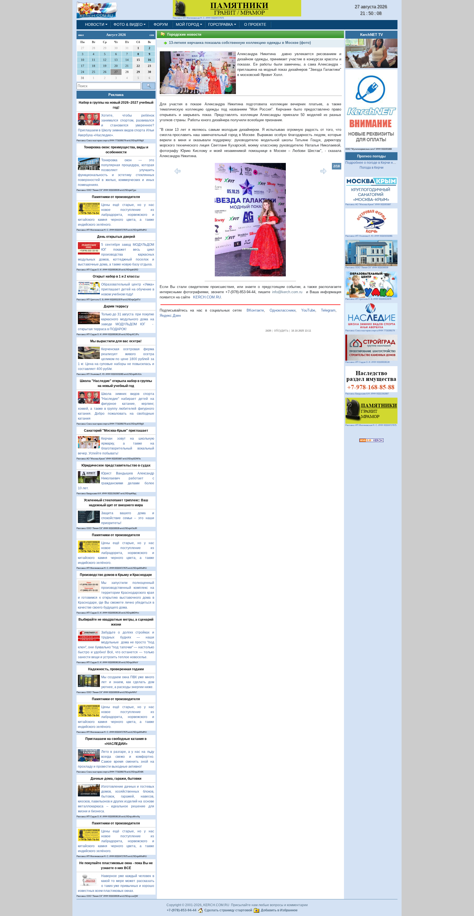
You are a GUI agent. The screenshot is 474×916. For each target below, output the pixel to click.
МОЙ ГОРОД (187, 24)
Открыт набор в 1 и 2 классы (116, 276)
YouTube (308, 310)
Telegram (328, 310)
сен (151, 34)
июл (81, 34)
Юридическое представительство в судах (116, 465)
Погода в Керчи (371, 167)
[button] (173, 219)
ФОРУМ (161, 24)
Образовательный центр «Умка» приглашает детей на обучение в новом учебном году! (127, 289)
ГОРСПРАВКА (220, 24)
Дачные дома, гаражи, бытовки (116, 779)
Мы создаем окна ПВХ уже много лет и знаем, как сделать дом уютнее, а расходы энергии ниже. (127, 682)
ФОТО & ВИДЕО (128, 24)
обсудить (281, 330)
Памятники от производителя (116, 197)
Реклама (115, 95)
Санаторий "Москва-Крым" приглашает (116, 430)
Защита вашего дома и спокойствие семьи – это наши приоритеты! (127, 518)
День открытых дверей (116, 237)
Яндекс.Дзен (170, 315)
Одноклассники (282, 310)
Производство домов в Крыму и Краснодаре (116, 575)
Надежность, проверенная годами (116, 669)
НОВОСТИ (94, 24)
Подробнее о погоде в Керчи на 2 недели (377, 163)
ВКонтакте (255, 310)
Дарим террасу (116, 306)
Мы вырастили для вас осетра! (116, 341)
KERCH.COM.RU (207, 297)
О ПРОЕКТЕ (255, 24)
